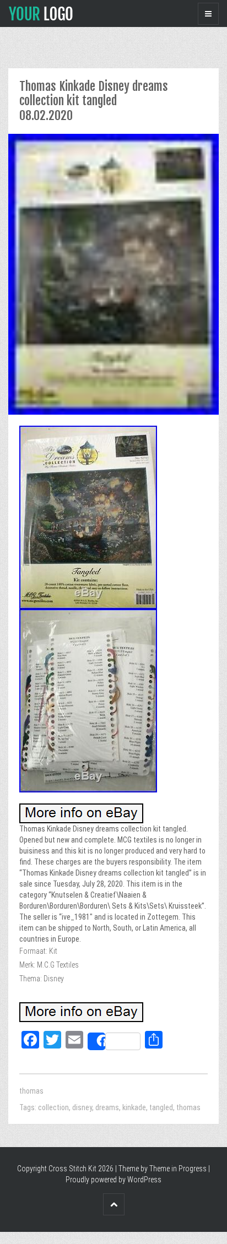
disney (82, 1107)
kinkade (134, 1107)
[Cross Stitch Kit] (40, 12)
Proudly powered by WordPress (113, 1179)
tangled (161, 1107)
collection (53, 1107)
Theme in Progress (178, 1168)
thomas (31, 1091)
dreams (107, 1107)
